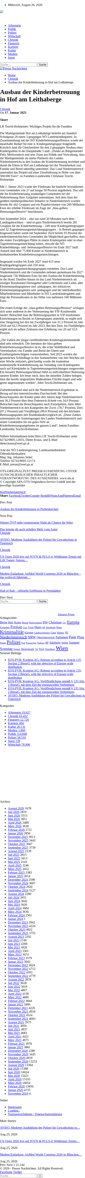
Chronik (13, 39)
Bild (10, 622)
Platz (80, 637)
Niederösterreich (15, 492)
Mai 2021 (14, 1033)
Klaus (59, 627)
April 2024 (15, 908)
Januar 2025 (15, 876)
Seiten (64, 642)
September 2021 (18, 1018)
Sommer (74, 642)
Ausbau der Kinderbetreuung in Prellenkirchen (29, 509)
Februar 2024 (16, 915)
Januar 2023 (15, 961)
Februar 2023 (16, 958)
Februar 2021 (16, 1043)
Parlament (62, 637)
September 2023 (18, 933)
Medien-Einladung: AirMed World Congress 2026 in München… (41, 1154)
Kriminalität (12, 632)
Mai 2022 (14, 990)
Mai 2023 (14, 947)
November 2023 (18, 926)
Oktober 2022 (16, 972)
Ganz (25, 627)
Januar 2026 (15, 833)
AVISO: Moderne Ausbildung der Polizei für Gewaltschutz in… (40, 1127)
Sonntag (6, 649)
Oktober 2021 (16, 1015)
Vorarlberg (50, 649)
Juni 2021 (14, 1029)
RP (47, 642)
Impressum (15, 1107)
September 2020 (18, 1061)
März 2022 (15, 997)
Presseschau (31, 643)
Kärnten (29, 632)
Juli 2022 (13, 983)
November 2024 (18, 883)
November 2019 (18, 1093)
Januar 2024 (15, 919)
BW (45, 622)
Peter (72, 637)
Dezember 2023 (18, 922)
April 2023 (15, 951)
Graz (31, 627)
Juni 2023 (14, 943)
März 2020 (15, 1083)
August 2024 (16, 894)
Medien (12, 54)
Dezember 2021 (18, 1008)
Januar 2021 (15, 1047)
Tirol (41, 649)
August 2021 (16, 1022)
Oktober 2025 (16, 844)
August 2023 (16, 936)
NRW (32, 637)
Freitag (16, 627)
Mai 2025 (14, 861)
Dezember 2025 (18, 837)
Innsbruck (51, 627)
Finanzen (13, 43)
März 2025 (15, 869)
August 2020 (16, 1065)
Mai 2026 (14, 819)
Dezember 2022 (18, 965)
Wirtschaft (14, 36)
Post (23, 643)
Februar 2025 (16, 872)
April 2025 (15, 865)
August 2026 (16, 808)
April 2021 (15, 1036)
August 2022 (16, 979)
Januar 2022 (15, 1004)
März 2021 (15, 1040)
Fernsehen (5, 627)
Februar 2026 (16, 829)
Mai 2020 (14, 1075)
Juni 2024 (14, 901)
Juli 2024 (13, 897)
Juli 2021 (13, 1025)
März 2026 (15, 826)
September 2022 (18, 976)
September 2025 (18, 847)
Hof (2, 492)
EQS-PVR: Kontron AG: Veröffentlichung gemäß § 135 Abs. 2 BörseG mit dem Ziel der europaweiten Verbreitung (46, 683)
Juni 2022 (14, 986)
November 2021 (18, 1011)
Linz (53, 632)
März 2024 (15, 911)
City (64, 622)
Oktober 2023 (16, 929)
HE (43, 627)
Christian (55, 622)
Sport (11, 57)
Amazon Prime (66, 614)
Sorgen (16, 649)
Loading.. (14, 1110)
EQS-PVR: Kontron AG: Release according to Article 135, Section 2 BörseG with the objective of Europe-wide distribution (45, 663)
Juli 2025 (13, 854)
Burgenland (35, 622)
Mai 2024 (14, 904)
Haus (38, 627)
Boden (17, 622)
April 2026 (15, 822)
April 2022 (15, 993)
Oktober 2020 (16, 1058)
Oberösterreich (46, 637)
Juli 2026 (13, 812)
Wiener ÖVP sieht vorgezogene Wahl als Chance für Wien (36, 522)
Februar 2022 (16, 1001)
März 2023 (15, 954)
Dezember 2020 (18, 1050)
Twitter (17, 1172)
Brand (25, 622)
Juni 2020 (14, 1072)
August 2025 (16, 851)
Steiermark (27, 649)
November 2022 (18, 968)
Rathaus (40, 643)
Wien (62, 648)
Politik (12, 29)
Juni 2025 (14, 858)
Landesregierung (42, 632)
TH (36, 649)
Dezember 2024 (18, 879)
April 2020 (15, 1079)
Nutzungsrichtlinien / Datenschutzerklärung (35, 1114)
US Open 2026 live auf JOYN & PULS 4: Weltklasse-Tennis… (40, 1141)
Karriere (13, 47)
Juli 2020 (13, 1068)
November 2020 (18, 1054)
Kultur (12, 50)
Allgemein (14, 25)
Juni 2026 (14, 815)
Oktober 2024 (16, 886)
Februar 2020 (16, 1086)
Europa (73, 622)
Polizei (12, 32)
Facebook (6, 1172)
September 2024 (18, 890)
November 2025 (18, 840)
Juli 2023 (13, 940)
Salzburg (54, 642)
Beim (3, 622)
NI (66, 632)
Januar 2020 (15, 1090)
